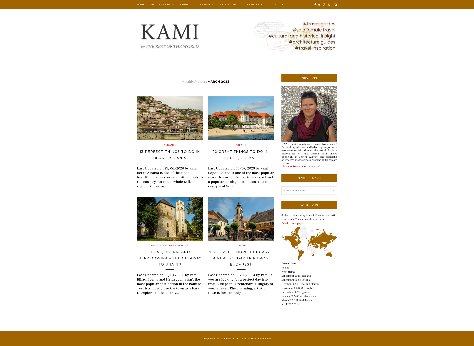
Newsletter (256, 4)
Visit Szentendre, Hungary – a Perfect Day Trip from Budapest (241, 258)
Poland (241, 145)
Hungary (241, 245)
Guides (185, 4)
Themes (205, 4)
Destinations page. (292, 223)
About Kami (228, 4)
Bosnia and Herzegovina (170, 245)
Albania (170, 145)
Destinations (161, 4)
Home (141, 4)
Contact (277, 4)
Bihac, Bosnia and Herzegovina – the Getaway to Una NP (169, 258)
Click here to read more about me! (300, 166)
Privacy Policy (264, 338)
